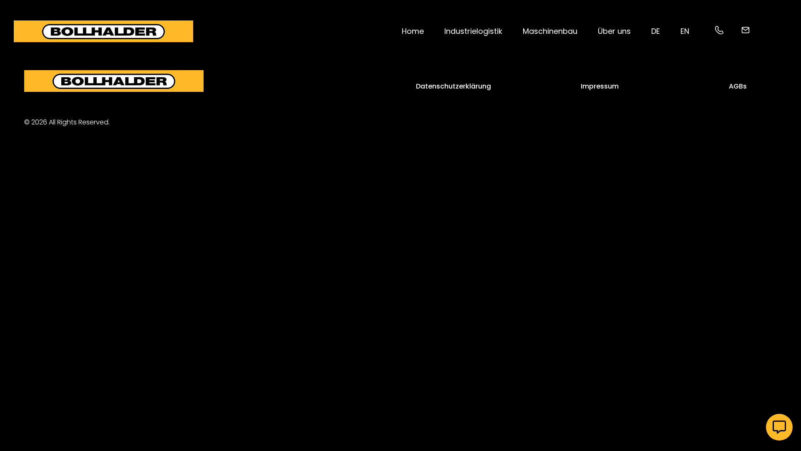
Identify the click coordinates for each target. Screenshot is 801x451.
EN (684, 31)
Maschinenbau (550, 31)
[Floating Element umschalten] (779, 427)
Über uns (614, 31)
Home (413, 31)
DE (655, 31)
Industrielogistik (473, 31)
